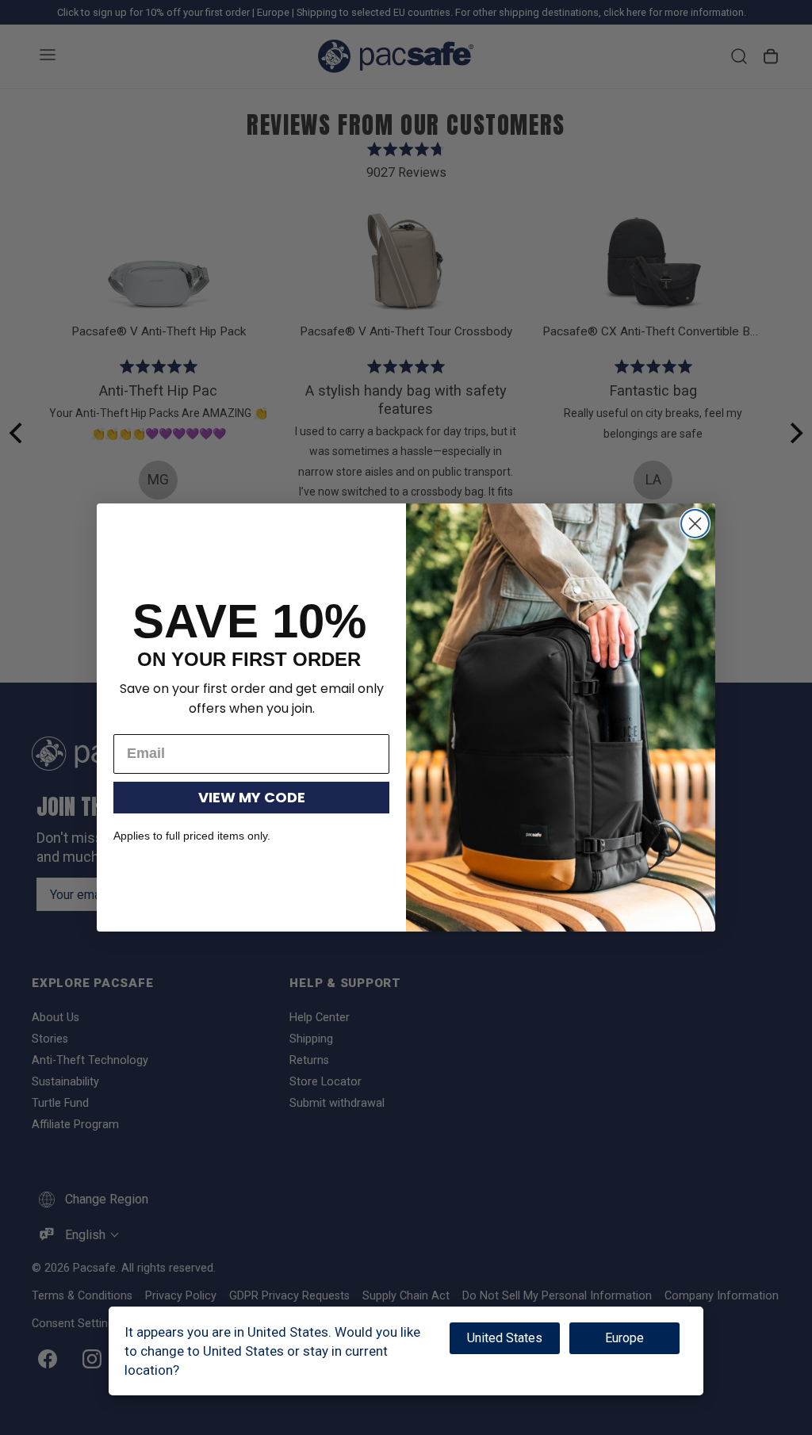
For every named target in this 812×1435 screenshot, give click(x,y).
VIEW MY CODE (251, 797)
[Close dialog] (695, 524)
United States (504, 1337)
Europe (624, 1337)
